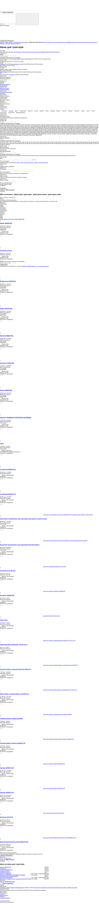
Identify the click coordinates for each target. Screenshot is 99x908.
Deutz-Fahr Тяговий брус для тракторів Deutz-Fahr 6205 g (19, 545)
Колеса (88, 42)
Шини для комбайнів (66, 42)
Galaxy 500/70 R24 (6, 308)
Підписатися (4, 264)
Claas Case (4, 620)
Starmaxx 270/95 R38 (7, 363)
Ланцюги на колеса (5, 43)
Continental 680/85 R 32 (8, 469)
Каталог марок (52, 887)
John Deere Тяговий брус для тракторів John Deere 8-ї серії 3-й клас (23, 519)
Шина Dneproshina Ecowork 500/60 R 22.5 (14, 842)
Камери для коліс (15, 43)
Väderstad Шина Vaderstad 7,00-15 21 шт (13, 644)
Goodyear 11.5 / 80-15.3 (8, 570)
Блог (46, 887)
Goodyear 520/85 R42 (7, 595)
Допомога (7, 881)
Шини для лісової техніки (79, 42)
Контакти (12, 881)
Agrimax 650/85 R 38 (7, 768)
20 (5, 858)
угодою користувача (43, 266)
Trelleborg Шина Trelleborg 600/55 (11, 718)
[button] (49, 33)
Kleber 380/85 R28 (6, 223)
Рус (3, 885)
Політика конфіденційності (17, 887)
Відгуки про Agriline (40, 887)
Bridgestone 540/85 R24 (8, 281)
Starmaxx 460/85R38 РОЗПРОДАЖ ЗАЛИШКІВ (15, 417)
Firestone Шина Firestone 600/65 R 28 (12, 743)
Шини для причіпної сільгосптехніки (51, 42)
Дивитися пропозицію (6, 855)
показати (3, 188)
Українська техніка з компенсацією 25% (66, 887)
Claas (2, 443)
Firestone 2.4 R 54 (6, 250)
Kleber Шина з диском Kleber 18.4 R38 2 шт (14, 694)
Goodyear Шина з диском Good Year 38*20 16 (15, 669)
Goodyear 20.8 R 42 (6, 817)
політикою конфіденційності (28, 266)
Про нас (2, 881)
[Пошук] (27, 19)
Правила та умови (5, 887)
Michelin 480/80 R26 (6, 336)
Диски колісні (93, 42)
